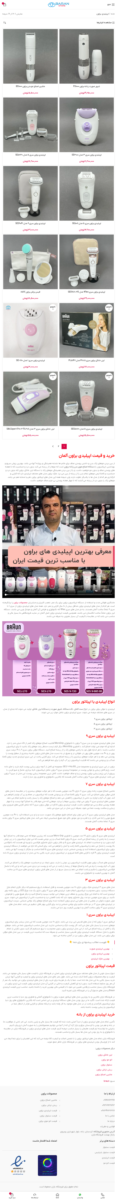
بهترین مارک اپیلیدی (100, 958)
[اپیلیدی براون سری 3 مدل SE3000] (86, 125)
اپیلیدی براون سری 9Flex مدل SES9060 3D (86, 292)
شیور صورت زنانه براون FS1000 (86, 86)
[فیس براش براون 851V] (30, 262)
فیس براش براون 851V (30, 292)
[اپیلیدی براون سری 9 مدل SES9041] (30, 193)
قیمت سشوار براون (48, 1115)
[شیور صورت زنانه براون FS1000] (86, 56)
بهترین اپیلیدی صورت (100, 948)
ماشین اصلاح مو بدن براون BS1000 (30, 86)
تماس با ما (110, 1115)
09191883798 (109, 1100)
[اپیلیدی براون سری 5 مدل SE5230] (30, 125)
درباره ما (111, 1121)
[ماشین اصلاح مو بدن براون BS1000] (30, 56)
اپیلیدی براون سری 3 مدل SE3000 (86, 155)
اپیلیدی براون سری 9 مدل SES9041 (30, 223)
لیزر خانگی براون (105, 1055)
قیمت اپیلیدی (108, 1157)
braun (106, 1081)
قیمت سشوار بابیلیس (105, 1152)
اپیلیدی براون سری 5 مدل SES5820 (86, 429)
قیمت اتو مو (109, 1163)
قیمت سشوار (109, 1147)
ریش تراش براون (104, 1069)
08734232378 (108, 1110)
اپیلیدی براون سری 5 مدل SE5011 (86, 223)
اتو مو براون (106, 1059)
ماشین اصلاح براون (103, 1074)
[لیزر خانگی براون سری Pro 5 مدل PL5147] (86, 330)
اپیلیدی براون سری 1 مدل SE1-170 (30, 360)
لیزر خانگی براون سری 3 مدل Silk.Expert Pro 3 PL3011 (30, 429)
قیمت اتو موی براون (48, 1121)
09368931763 (108, 1105)
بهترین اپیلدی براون (100, 953)
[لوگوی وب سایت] (58, 4)
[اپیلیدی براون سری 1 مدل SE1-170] (30, 330)
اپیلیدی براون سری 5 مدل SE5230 (30, 155)
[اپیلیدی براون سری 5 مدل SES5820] (86, 399)
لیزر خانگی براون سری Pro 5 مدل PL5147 (87, 360)
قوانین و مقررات (107, 1126)
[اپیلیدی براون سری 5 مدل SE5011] (86, 193)
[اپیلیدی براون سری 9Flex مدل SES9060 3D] (86, 262)
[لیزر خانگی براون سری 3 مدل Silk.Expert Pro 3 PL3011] (30, 399)
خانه (113, 14)
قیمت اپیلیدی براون (48, 1110)
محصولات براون (20, 602)
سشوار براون (106, 1064)
